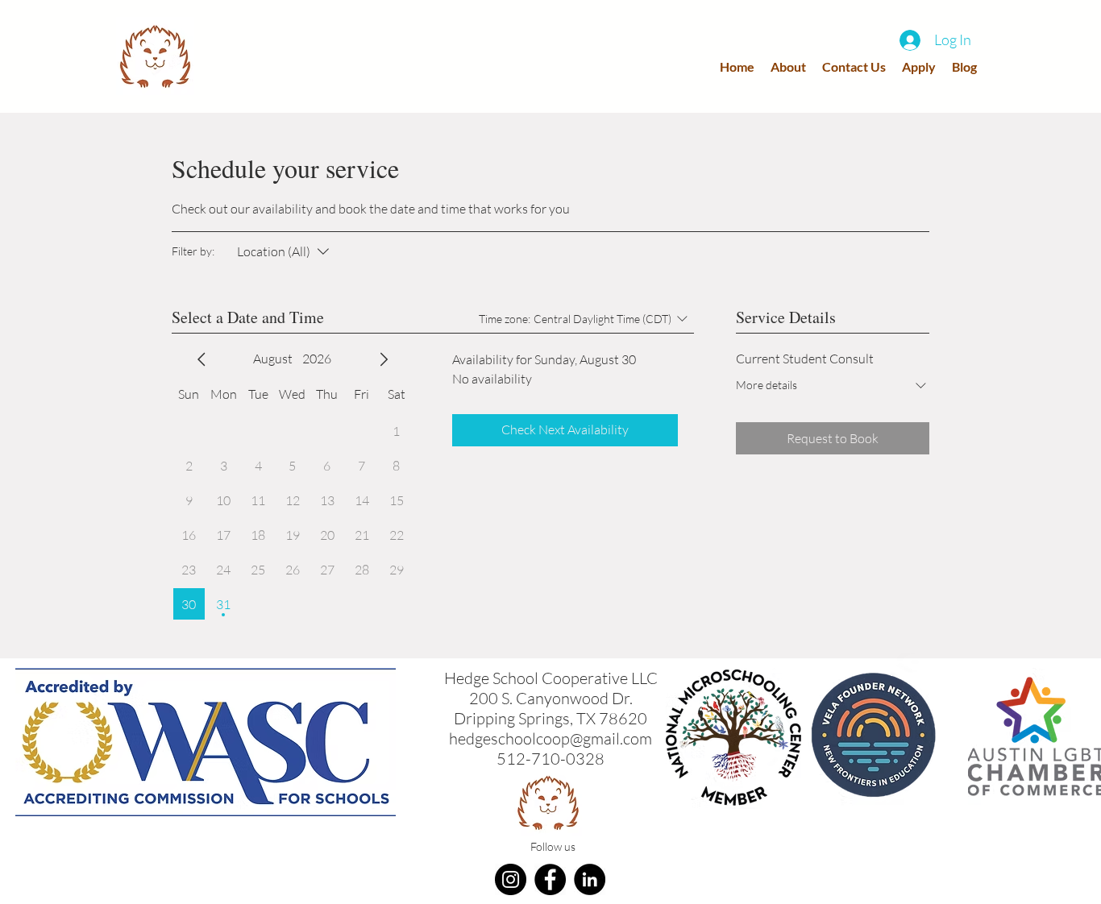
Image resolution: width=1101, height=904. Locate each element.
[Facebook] (550, 879)
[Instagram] (510, 879)
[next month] (383, 359)
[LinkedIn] (589, 879)
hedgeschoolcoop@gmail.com (550, 738)
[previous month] (201, 359)
